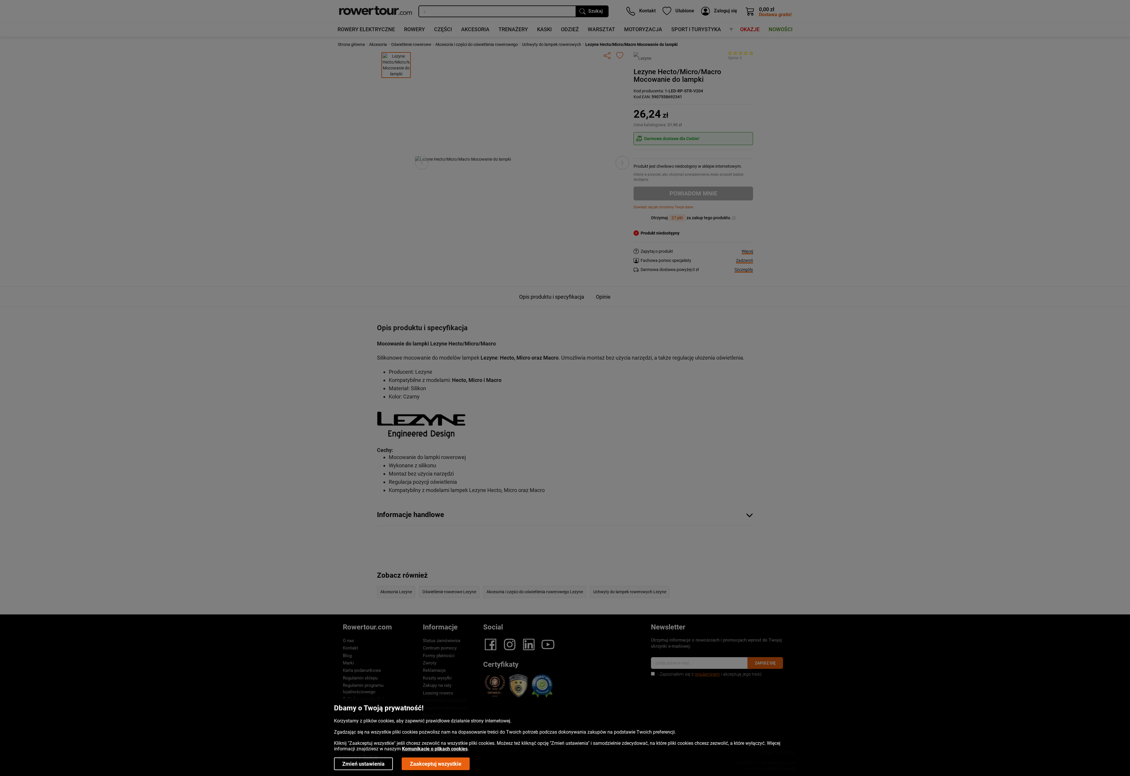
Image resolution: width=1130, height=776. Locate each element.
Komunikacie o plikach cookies (435, 749)
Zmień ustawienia (363, 764)
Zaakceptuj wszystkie (435, 764)
